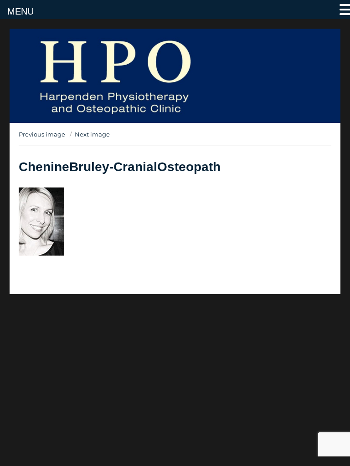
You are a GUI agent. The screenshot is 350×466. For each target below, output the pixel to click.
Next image (92, 134)
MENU (20, 11)
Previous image (42, 134)
